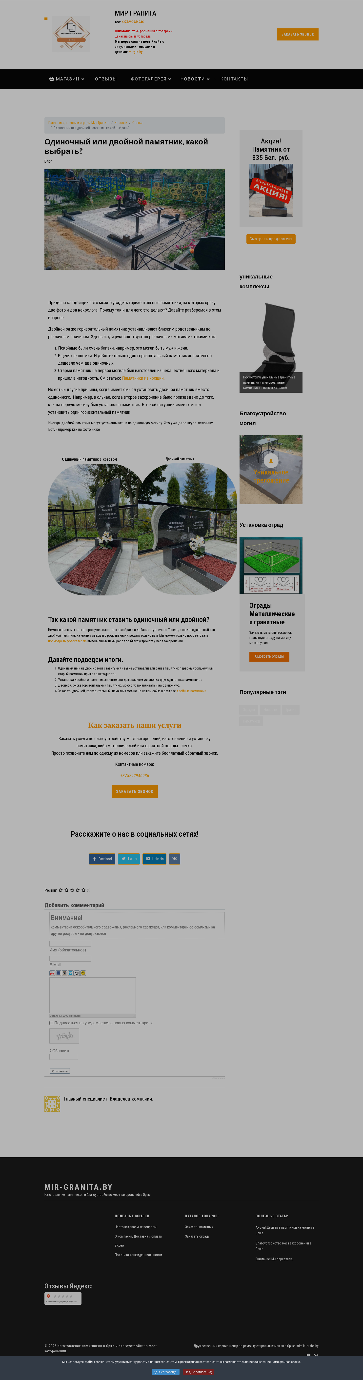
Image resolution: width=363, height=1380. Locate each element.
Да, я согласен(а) (166, 1372)
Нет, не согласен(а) (198, 1372)
